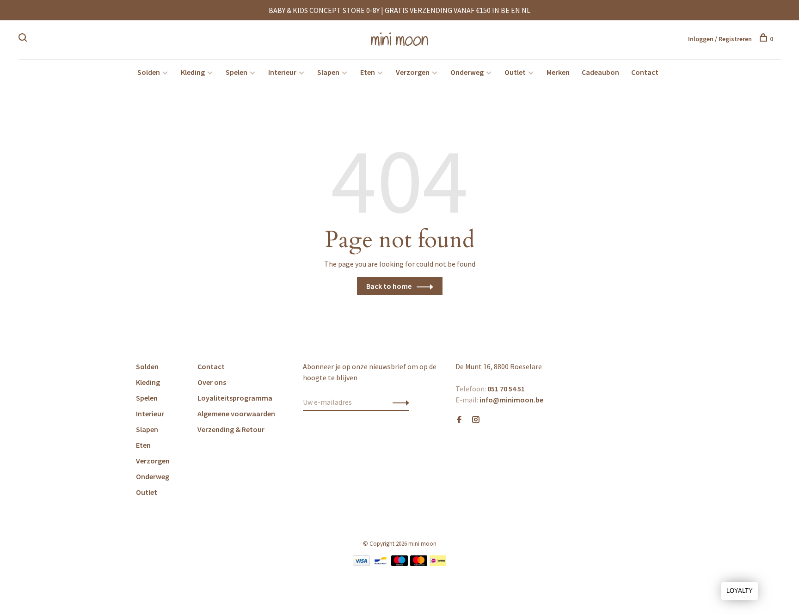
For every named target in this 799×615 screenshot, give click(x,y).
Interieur (282, 72)
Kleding (193, 72)
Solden (148, 72)
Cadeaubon (600, 72)
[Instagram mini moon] (475, 420)
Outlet (515, 72)
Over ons (211, 382)
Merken (558, 72)
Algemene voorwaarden (236, 413)
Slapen (328, 72)
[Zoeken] (23, 39)
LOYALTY (739, 590)
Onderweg (467, 72)
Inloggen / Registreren (720, 39)
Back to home (389, 286)
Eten (367, 72)
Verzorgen (413, 72)
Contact (644, 72)
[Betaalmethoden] (361, 563)
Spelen (236, 72)
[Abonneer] (398, 402)
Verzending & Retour (230, 429)
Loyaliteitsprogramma (234, 397)
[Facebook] (459, 420)
